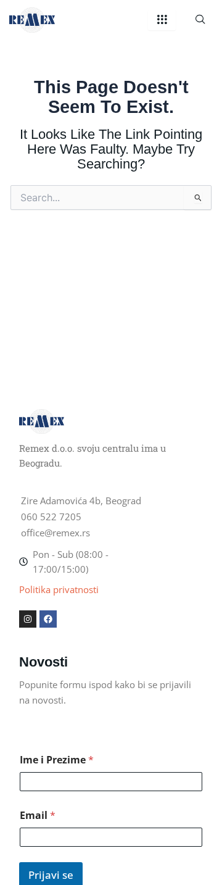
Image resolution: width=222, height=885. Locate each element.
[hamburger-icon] (162, 20)
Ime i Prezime (57, 760)
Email (38, 815)
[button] (200, 19)
